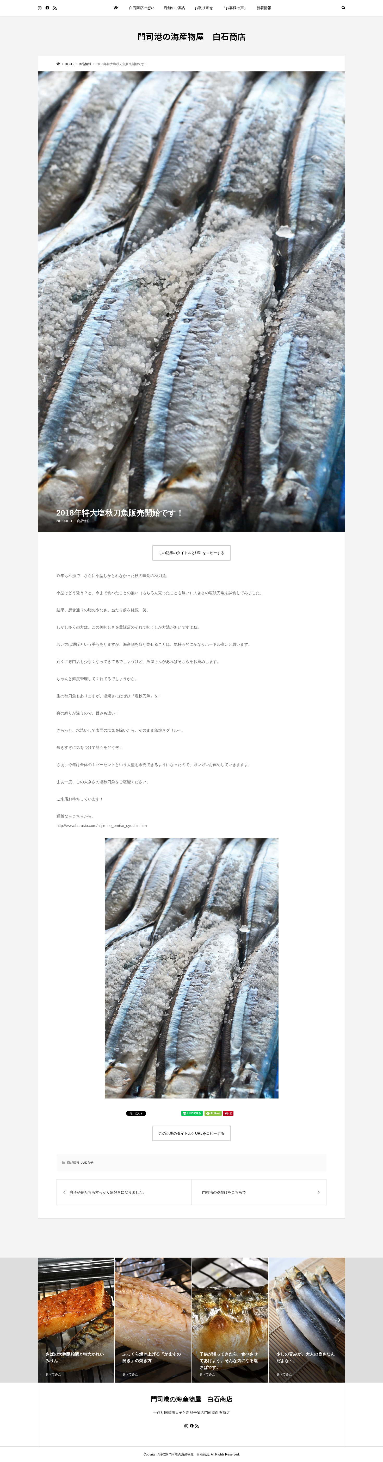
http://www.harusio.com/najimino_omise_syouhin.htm (102, 825)
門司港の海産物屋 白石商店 (191, 36)
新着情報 (264, 8)
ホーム (116, 8)
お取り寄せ (204, 8)
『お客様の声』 (235, 8)
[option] (76, 1320)
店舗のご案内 (175, 8)
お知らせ (87, 1162)
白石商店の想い (142, 8)
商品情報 (83, 521)
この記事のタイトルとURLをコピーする (191, 553)
